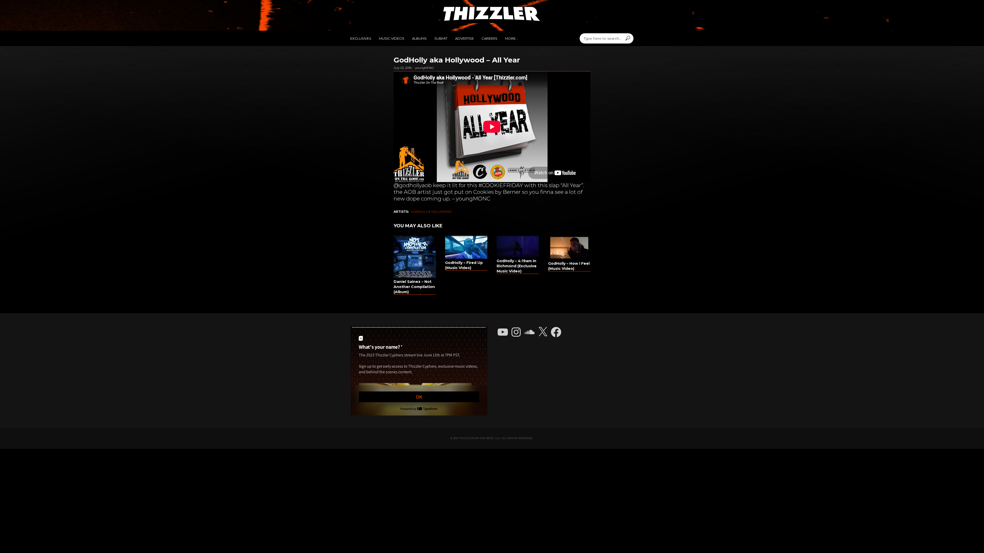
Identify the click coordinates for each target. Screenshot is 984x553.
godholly (419, 212)
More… (511, 38)
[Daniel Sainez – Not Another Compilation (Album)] (415, 257)
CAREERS (489, 38)
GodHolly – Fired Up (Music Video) (464, 265)
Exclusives (360, 38)
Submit (440, 38)
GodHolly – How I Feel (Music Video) (569, 266)
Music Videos (391, 38)
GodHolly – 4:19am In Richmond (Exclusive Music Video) (517, 266)
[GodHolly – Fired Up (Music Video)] (466, 247)
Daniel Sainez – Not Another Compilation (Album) (414, 286)
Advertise (464, 38)
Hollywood (441, 212)
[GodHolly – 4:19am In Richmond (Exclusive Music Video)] (518, 246)
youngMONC (424, 68)
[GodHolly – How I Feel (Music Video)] (569, 248)
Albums (419, 38)
